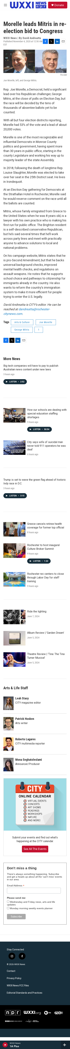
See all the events (35, 849)
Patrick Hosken (24, 719)
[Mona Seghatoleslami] (8, 764)
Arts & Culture (22, 322)
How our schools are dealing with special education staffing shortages (47, 413)
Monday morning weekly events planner (31, 908)
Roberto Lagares (25, 739)
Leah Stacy (22, 698)
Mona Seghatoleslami (28, 759)
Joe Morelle (45, 322)
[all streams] (65, 1045)
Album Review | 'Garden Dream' (45, 632)
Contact (11, 971)
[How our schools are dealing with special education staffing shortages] (14, 415)
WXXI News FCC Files (18, 985)
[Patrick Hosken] (8, 723)
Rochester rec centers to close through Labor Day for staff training (45, 577)
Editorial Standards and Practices (24, 993)
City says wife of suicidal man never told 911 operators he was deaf (46, 445)
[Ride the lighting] (14, 617)
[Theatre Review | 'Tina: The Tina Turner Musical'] (14, 659)
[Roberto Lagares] (8, 744)
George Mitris (21, 329)
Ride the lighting (36, 611)
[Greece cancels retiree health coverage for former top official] (14, 529)
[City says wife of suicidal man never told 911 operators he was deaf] (14, 447)
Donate (59, 5)
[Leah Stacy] (8, 703)
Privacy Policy (14, 978)
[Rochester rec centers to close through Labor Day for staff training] (14, 579)
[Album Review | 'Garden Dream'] (14, 638)
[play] (5, 1044)
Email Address (15, 885)
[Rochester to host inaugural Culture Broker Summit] (14, 550)
